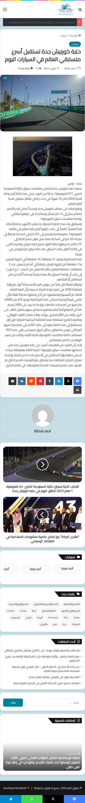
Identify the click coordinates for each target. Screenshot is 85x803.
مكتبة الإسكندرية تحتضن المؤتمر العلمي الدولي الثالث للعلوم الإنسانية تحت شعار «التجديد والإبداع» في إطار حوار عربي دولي (43, 762)
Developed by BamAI (14, 788)
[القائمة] (5, 10)
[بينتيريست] (40, 381)
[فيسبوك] (77, 381)
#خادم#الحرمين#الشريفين (46, 604)
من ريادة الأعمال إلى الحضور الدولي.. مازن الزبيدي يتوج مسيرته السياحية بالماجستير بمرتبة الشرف (45, 668)
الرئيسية (74, 35)
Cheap (23, 610)
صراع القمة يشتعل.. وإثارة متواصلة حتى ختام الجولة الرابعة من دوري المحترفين (42, 658)
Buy (34, 610)
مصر (55, 624)
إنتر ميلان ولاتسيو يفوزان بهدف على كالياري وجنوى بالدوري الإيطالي (41, 650)
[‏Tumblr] (50, 381)
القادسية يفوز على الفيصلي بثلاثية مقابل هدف (53, 677)
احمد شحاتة (70, 68)
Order (77, 617)
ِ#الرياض (43, 624)
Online (10, 610)
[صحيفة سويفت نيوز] (66, 9)
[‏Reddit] (31, 381)
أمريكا (40, 617)
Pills (66, 617)
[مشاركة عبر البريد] (12, 381)
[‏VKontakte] (22, 381)
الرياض (28, 617)
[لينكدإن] (59, 381)
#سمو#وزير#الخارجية (18, 604)
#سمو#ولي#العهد (70, 610)
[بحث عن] (80, 10)
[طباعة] (77, 390)
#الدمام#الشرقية (72, 604)
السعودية (15, 617)
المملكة (76, 624)
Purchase (53, 617)
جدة (64, 624)
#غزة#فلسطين (49, 610)
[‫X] (68, 381)
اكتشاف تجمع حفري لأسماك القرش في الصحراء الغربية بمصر (46, 683)
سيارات (63, 35)
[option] (42, 749)
